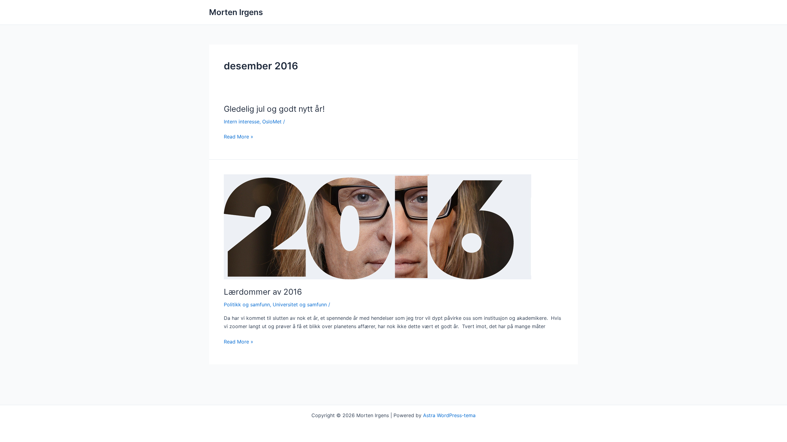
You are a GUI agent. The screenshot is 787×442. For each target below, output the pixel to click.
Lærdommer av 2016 (263, 292)
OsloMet (272, 121)
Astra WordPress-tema (449, 415)
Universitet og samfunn (300, 304)
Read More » (238, 137)
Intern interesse (241, 121)
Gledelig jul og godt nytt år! (274, 109)
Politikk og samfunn (247, 304)
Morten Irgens (236, 12)
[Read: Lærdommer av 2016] (377, 226)
